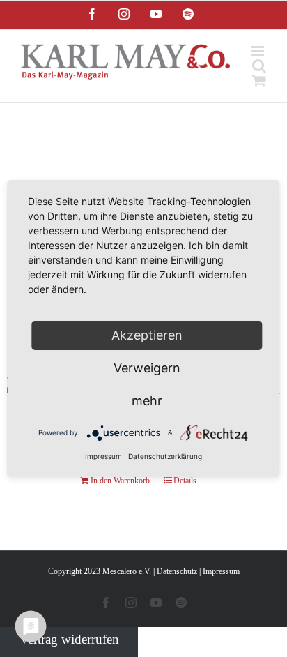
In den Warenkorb (120, 480)
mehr (147, 400)
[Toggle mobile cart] (259, 80)
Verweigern (147, 368)
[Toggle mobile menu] (258, 51)
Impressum (221, 571)
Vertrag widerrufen (69, 639)
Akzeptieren (147, 335)
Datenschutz (177, 571)
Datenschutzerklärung (165, 456)
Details (184, 480)
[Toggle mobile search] (259, 66)
